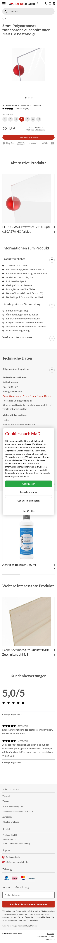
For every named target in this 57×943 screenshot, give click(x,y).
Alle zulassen (28, 483)
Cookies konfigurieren (28, 500)
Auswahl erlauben (28, 492)
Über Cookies (28, 511)
